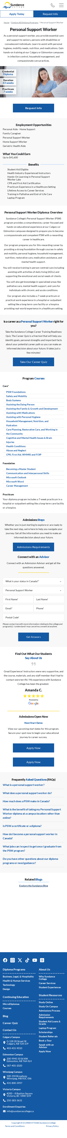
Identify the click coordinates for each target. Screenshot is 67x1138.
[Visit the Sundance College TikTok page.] (28, 961)
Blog (5, 1016)
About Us (44, 969)
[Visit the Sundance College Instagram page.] (14, 961)
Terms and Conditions (15, 1126)
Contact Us (9, 1030)
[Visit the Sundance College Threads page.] (43, 961)
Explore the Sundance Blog (33, 885)
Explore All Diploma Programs (24, 22)
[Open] (61, 5)
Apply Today (16, 13)
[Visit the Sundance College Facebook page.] (6, 961)
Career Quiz (10, 1023)
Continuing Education (16, 996)
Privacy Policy (52, 1126)
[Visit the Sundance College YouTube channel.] (36, 961)
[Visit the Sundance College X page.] (21, 961)
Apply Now (33, 748)
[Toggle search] (45, 5)
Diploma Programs (14, 969)
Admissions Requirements (33, 547)
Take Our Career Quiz (33, 361)
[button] (53, 5)
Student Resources (50, 995)
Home (6, 22)
